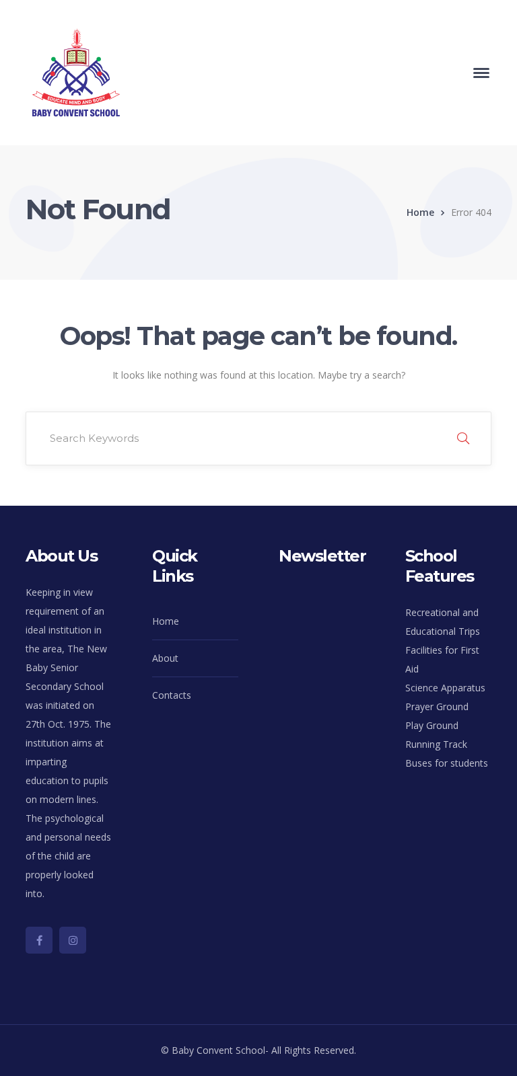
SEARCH (463, 438)
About (165, 658)
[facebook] (39, 940)
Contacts (171, 695)
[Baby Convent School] (76, 71)
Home (420, 212)
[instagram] (72, 940)
